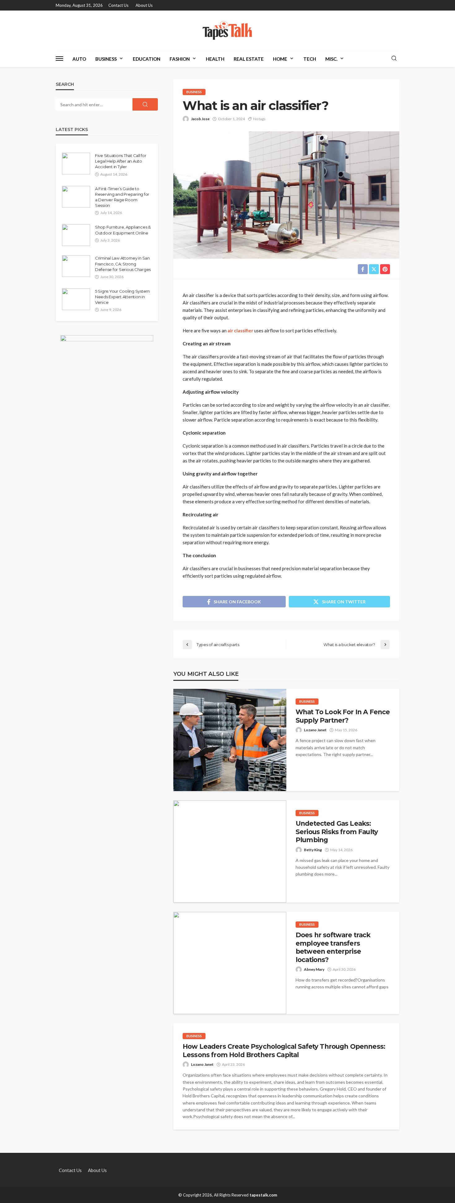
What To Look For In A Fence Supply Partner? (343, 716)
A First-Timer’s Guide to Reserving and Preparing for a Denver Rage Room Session (122, 197)
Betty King (313, 849)
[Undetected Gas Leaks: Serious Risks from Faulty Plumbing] (229, 851)
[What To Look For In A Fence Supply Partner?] (229, 740)
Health (215, 59)
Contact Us (118, 5)
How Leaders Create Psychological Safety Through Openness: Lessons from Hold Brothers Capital (284, 1050)
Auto (79, 59)
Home (280, 59)
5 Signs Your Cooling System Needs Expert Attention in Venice (122, 297)
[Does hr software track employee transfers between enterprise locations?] (229, 963)
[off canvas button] (59, 58)
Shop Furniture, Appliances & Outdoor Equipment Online (123, 230)
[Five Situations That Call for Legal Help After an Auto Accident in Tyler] (76, 163)
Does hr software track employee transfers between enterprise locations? (333, 947)
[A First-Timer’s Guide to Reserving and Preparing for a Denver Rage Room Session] (76, 197)
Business (106, 59)
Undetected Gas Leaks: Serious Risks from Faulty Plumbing (337, 832)
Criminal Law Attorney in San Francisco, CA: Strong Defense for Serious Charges (123, 264)
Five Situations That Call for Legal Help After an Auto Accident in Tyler (120, 161)
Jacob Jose (200, 118)
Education (146, 59)
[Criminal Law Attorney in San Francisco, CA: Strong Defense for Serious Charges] (76, 266)
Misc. (331, 59)
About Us (144, 5)
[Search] (394, 58)
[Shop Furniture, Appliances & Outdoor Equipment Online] (76, 235)
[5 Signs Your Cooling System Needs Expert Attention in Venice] (76, 299)
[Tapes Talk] (227, 30)
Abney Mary (314, 969)
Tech (309, 59)
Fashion (180, 59)
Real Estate (249, 59)
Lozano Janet (315, 730)
